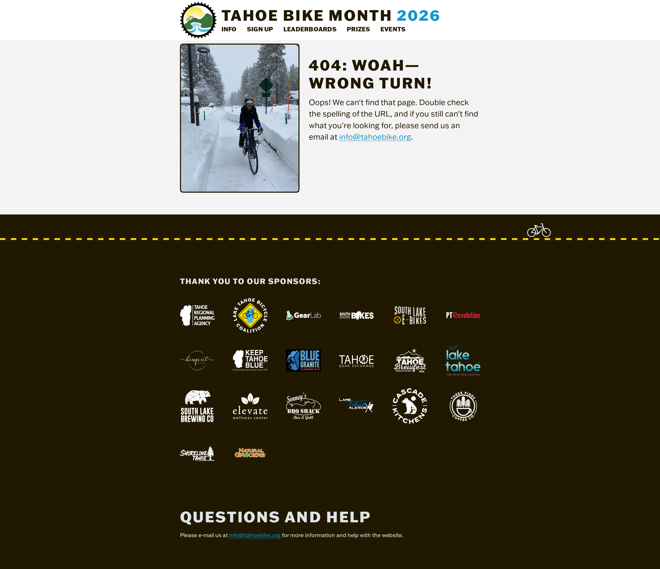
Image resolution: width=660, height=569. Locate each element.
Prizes (358, 29)
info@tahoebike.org (375, 137)
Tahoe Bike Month (331, 15)
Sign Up (260, 29)
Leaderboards (310, 29)
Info (229, 29)
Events (393, 29)
